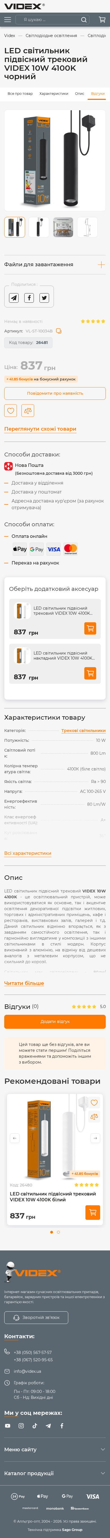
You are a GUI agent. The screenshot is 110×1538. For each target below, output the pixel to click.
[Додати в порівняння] (27, 410)
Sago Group (72, 1530)
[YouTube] (7, 1425)
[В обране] (94, 1102)
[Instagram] (21, 1425)
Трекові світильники (83, 730)
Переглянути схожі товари (40, 429)
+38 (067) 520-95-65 (33, 1359)
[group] (55, 160)
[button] (95, 1138)
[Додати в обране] (10, 410)
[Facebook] (61, 1425)
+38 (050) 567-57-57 (33, 1352)
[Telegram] (48, 1425)
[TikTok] (34, 1425)
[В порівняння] (94, 1116)
